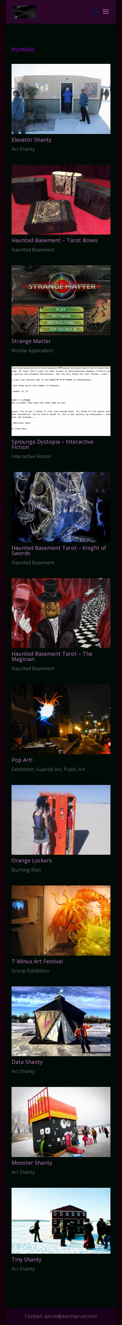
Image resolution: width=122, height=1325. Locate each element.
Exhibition (23, 769)
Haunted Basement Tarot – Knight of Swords (59, 550)
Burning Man (26, 870)
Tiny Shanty (26, 1259)
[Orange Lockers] (61, 820)
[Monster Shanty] (61, 1122)
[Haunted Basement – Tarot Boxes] (61, 200)
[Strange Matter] (61, 300)
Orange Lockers (32, 860)
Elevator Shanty (32, 139)
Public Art (74, 769)
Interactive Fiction (31, 456)
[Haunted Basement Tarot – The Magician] (61, 613)
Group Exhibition (30, 970)
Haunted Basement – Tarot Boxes (55, 240)
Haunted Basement (33, 249)
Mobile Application (32, 350)
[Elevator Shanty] (61, 99)
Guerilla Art (48, 769)
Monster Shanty (32, 1162)
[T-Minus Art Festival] (61, 921)
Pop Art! (22, 759)
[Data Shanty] (61, 1021)
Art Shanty (23, 149)
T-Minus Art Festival (37, 961)
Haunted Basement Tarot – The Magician (52, 656)
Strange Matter (31, 341)
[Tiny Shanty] (61, 1221)
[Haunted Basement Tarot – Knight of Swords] (61, 507)
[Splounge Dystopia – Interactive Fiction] (61, 401)
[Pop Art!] (61, 719)
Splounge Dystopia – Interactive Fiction (52, 444)
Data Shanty (27, 1061)
